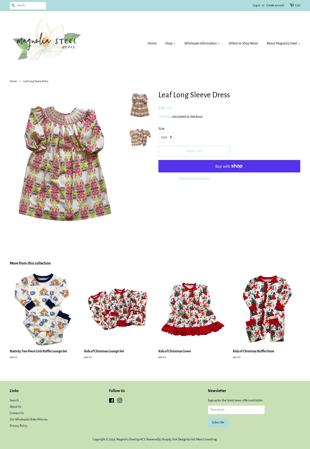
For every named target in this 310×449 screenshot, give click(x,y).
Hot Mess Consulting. (204, 439)
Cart (297, 5)
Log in (256, 5)
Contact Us (17, 413)
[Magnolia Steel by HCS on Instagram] (119, 401)
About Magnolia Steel (282, 43)
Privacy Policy (18, 425)
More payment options (194, 178)
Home (152, 43)
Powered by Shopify (158, 439)
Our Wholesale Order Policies (28, 419)
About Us (15, 406)
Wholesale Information (200, 43)
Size (161, 128)
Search (14, 400)
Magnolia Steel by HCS (130, 439)
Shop (169, 43)
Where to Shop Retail (243, 43)
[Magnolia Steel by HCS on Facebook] (111, 401)
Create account (275, 5)
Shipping (164, 116)
